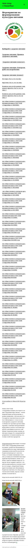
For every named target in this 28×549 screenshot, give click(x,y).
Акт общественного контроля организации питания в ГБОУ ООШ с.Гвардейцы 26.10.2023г (14, 343)
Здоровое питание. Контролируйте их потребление (13, 68)
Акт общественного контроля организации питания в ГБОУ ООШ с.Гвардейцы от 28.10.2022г (14, 185)
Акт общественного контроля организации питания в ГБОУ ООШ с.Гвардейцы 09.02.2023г (14, 260)
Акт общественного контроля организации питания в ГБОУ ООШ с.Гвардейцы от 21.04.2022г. (14, 133)
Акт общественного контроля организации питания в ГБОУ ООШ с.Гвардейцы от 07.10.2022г (14, 163)
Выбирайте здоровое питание (13, 49)
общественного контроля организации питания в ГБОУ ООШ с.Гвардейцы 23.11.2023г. (14, 365)
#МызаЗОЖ (16, 401)
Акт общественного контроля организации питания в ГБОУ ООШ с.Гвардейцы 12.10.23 (14, 328)
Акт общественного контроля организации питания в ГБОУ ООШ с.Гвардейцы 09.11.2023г (14, 350)
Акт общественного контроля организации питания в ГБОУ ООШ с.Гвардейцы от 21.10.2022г (14, 178)
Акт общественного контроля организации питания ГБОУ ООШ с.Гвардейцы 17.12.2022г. (14, 215)
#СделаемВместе (7, 401)
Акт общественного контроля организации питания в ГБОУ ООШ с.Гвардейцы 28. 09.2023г (14, 313)
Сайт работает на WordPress (9, 547)
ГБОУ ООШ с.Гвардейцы (8, 4)
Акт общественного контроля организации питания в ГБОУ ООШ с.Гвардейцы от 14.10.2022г (14, 170)
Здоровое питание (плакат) (12, 75)
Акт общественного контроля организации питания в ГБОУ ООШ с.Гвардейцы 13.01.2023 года (14, 230)
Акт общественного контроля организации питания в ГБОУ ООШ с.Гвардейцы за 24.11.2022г (14, 208)
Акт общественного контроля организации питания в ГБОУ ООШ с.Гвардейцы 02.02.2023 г (14, 253)
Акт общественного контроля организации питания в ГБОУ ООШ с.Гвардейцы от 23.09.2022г (14, 148)
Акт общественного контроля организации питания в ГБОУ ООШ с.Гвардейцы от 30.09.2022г (14, 155)
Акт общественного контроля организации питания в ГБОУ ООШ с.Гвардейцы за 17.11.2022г (14, 200)
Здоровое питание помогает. (13, 62)
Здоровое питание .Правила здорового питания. (13, 55)
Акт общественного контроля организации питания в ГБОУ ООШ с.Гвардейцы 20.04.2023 (14, 283)
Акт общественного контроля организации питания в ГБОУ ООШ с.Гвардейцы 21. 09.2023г (14, 305)
